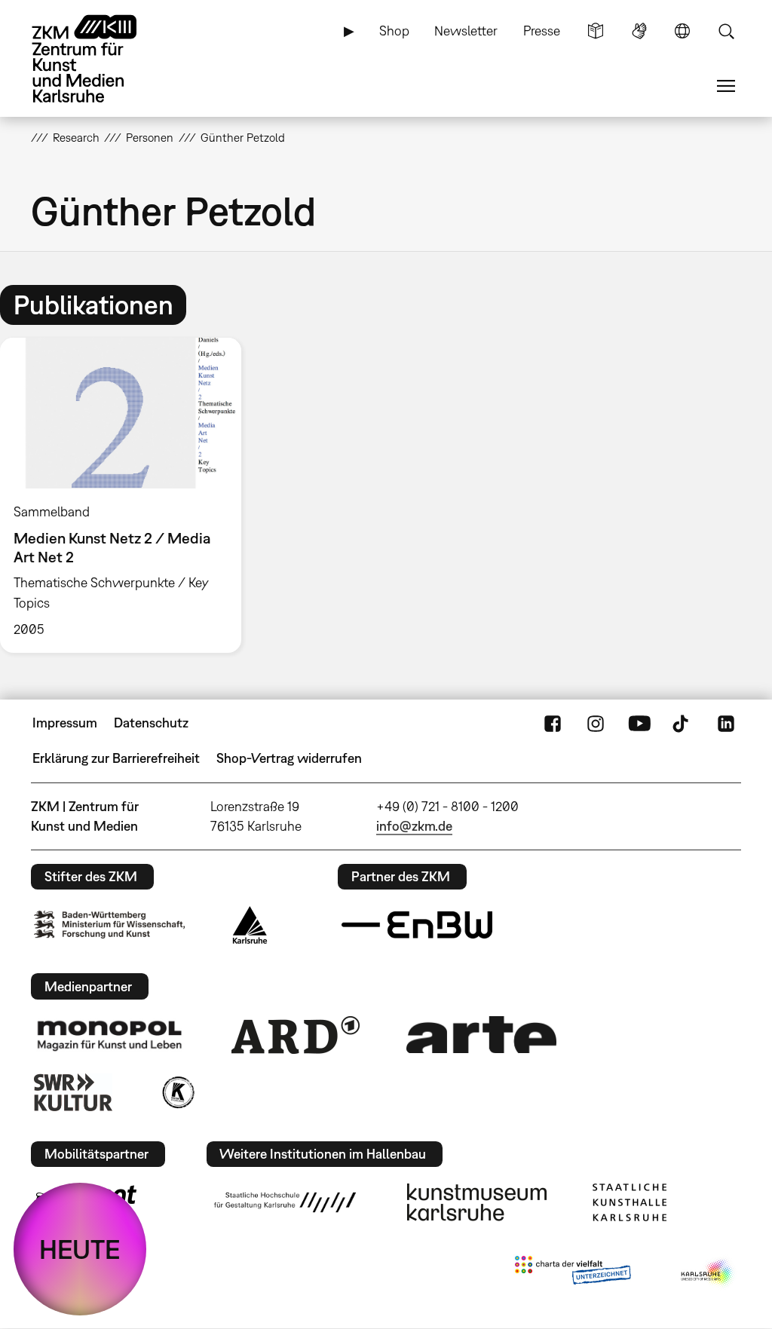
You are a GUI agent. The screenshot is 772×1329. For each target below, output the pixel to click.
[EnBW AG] (417, 925)
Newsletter (466, 30)
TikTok (682, 723)
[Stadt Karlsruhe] (249, 925)
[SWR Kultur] (73, 1092)
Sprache (682, 31)
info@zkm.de (414, 826)
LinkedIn (726, 723)
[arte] (481, 1034)
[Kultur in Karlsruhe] (177, 1092)
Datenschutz (151, 722)
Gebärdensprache (639, 31)
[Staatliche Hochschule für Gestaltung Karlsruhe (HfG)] (285, 1202)
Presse (541, 30)
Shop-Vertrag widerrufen (289, 758)
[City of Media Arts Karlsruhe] (708, 1273)
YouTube (639, 723)
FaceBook (553, 723)
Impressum (64, 722)
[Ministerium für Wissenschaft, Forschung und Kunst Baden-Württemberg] (109, 925)
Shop (394, 30)
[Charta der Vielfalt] (572, 1273)
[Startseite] (99, 59)
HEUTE (80, 1249)
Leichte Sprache (596, 31)
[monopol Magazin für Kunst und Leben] (109, 1035)
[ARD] (295, 1035)
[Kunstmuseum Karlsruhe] (477, 1202)
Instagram (596, 723)
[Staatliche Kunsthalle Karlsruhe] (629, 1202)
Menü (726, 86)
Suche (726, 31)
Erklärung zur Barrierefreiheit (116, 758)
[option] (127, 495)
